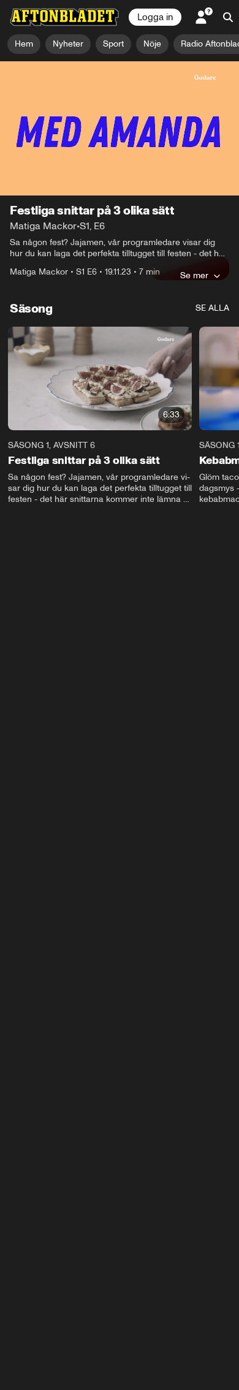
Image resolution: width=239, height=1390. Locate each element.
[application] (119, 128)
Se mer (194, 275)
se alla (212, 308)
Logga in (155, 17)
